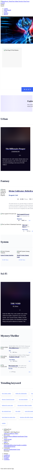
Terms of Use (7, 433)
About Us (6, 439)
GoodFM (6, 458)
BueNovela (7, 456)
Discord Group (7, 449)
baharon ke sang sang (7, 405)
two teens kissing (23, 399)
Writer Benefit (7, 10)
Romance (6, 436)
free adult (18, 411)
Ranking (6, 13)
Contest (6, 8)
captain (4, 423)
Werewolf (11, 436)
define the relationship (21, 393)
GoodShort (6, 459)
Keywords (22, 445)
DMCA (6, 442)
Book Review (11, 446)
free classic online (6, 393)
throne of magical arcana (8, 399)
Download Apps (15, 445)
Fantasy (22, 436)
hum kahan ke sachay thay (8, 417)
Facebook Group (15, 449)
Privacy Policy (14, 433)
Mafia (15, 436)
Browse (6, 14)
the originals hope (6, 411)
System (18, 436)
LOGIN (3, 3)
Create (5, 11)
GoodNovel (7, 455)
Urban (25, 436)
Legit (10, 439)
